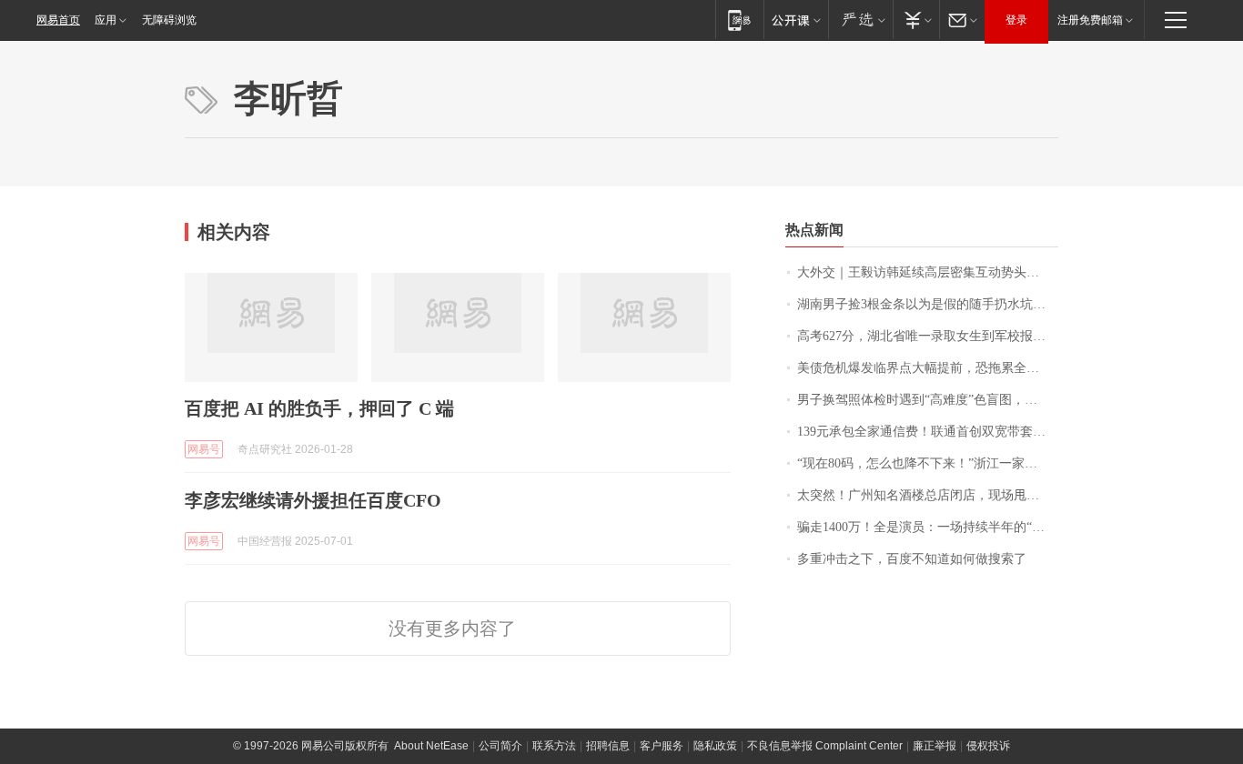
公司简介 (500, 745)
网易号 (203, 449)
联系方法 (554, 745)
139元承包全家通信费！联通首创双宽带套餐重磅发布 (927, 431)
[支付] (916, 19)
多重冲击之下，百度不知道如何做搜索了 (911, 559)
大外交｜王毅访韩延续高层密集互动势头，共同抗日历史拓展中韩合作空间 (927, 272)
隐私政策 (715, 745)
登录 (1016, 20)
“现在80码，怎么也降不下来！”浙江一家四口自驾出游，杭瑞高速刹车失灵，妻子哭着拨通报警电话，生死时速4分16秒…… (927, 463)
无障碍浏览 (169, 20)
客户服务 (661, 745)
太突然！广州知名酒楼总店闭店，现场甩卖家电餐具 (927, 495)
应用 (105, 20)
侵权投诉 (988, 745)
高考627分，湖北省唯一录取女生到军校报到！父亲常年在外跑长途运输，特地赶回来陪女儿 (927, 336)
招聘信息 (608, 745)
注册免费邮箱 (1090, 20)
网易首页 (58, 20)
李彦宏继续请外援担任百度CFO (313, 500)
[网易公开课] (795, 19)
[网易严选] (860, 19)
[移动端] (739, 19)
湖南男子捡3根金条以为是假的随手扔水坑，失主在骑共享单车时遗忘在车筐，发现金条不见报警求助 (927, 304)
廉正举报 (934, 745)
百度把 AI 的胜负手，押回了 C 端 (319, 408)
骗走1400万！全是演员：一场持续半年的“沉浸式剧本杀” (927, 527)
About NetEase (431, 745)
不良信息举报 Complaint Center (825, 745)
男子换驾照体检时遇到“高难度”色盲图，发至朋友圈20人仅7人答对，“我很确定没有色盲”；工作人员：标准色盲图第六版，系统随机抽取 (927, 400)
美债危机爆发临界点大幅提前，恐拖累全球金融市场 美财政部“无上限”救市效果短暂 (927, 368)
